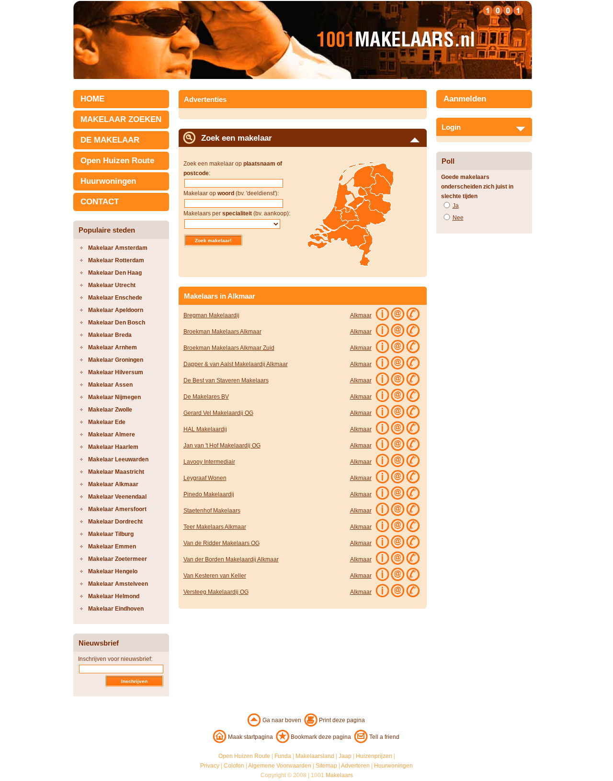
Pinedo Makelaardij (208, 494)
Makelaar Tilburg (111, 534)
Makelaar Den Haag (115, 272)
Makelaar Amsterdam (118, 248)
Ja (456, 205)
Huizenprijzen (374, 756)
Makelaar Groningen (115, 360)
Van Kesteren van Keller (214, 575)
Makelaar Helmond (113, 596)
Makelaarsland (314, 756)
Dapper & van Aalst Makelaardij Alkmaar (235, 364)
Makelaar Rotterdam (116, 260)
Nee (458, 217)
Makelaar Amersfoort (117, 509)
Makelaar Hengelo (112, 571)
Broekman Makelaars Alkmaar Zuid (228, 348)
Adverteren (355, 765)
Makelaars (339, 775)
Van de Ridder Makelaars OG (221, 543)
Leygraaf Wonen (205, 478)
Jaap (345, 756)
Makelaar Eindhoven (116, 608)
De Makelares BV (206, 396)
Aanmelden (464, 98)
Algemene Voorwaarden (279, 765)
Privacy (209, 765)
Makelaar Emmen (112, 546)
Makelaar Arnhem (112, 347)
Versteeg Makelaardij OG (216, 592)
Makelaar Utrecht (112, 285)
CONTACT (99, 201)
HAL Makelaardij (205, 429)
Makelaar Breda (110, 335)
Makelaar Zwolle (110, 409)
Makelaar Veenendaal (117, 496)
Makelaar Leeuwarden (118, 459)
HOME (92, 98)
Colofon (234, 765)
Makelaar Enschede (115, 297)
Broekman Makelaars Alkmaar (222, 331)
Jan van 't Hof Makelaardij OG (222, 445)
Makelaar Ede (106, 422)
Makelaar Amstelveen (118, 583)
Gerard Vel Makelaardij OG (218, 413)
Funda (282, 756)
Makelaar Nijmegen (114, 397)
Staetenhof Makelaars (211, 510)
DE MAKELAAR (109, 140)
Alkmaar (361, 315)
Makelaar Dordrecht (115, 521)
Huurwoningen (108, 181)
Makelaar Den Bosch (116, 322)
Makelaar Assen (110, 384)
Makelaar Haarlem (113, 447)
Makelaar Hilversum (115, 372)
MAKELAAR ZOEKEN (120, 119)
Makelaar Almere (111, 434)
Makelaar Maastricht (116, 472)
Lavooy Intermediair (209, 461)
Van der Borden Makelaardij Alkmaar (231, 559)
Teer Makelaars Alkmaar (214, 527)
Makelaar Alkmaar (113, 484)
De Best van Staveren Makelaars (226, 380)
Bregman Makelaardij (211, 315)
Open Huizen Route (117, 160)
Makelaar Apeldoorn (115, 310)
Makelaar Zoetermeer (117, 559)
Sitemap (326, 765)
